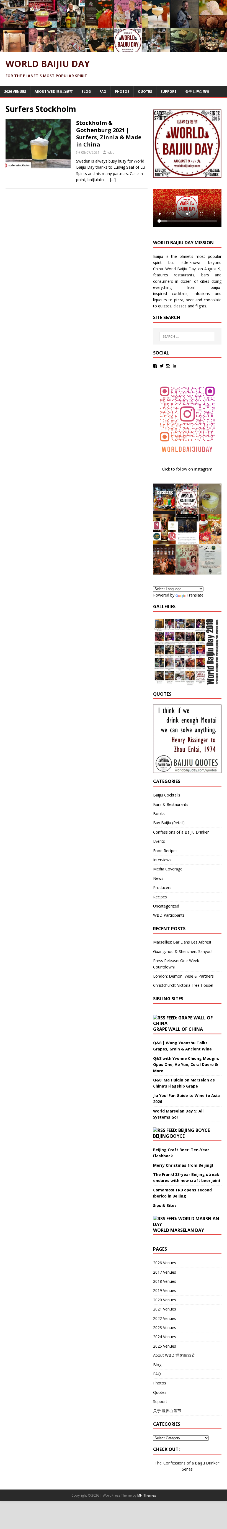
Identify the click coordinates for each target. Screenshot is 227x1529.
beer (190, 299)
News (158, 878)
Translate (195, 595)
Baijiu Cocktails (166, 795)
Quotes (145, 91)
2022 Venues (164, 1318)
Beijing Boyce (169, 1136)
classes (180, 306)
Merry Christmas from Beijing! (183, 1165)
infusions (202, 293)
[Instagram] (168, 366)
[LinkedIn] (174, 366)
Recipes (160, 897)
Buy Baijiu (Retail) (169, 822)
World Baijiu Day (180, 268)
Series (187, 1469)
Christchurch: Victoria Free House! (183, 985)
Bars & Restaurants (170, 804)
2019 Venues (164, 1290)
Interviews (162, 859)
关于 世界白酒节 (197, 91)
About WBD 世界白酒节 (54, 91)
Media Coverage (167, 869)
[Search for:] (187, 336)
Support (169, 91)
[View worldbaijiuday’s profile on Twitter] (161, 366)
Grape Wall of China (178, 1029)
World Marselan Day (178, 1230)
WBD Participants (169, 915)
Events (159, 841)
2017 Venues (164, 1272)
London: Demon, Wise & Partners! (184, 976)
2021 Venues (164, 1309)
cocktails (179, 293)
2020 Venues (164, 1299)
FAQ (102, 91)
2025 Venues (164, 1346)
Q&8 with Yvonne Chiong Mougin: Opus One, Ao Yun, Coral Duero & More (186, 1064)
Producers (162, 887)
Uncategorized (166, 906)
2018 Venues (164, 1281)
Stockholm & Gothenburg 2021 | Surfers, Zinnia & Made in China (108, 133)
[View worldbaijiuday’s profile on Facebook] (155, 366)
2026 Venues (15, 91)
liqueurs (160, 299)
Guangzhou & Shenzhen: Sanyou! (182, 951)
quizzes (164, 306)
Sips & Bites (165, 1205)
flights (200, 306)
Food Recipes (165, 850)
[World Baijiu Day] (113, 49)
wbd (111, 152)
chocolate (212, 299)
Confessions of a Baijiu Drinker (181, 832)
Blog (86, 91)
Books (159, 813)
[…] (113, 179)
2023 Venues (164, 1327)
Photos (122, 91)
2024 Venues (164, 1336)
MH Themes (146, 1495)
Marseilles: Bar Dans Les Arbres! (182, 942)
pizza (178, 299)
